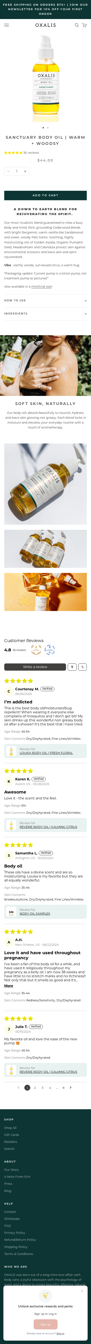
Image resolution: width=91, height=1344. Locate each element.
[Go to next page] (71, 1088)
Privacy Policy (14, 1233)
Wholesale (12, 1219)
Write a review (35, 667)
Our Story (11, 1170)
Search (9, 1149)
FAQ (7, 1226)
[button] (13, 153)
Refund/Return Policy (20, 1240)
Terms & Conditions (18, 1254)
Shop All (10, 1128)
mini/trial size (41, 286)
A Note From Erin (17, 1177)
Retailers (10, 1142)
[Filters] (72, 667)
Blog (7, 1191)
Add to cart (45, 195)
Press (8, 1184)
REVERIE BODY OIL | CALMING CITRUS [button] (48, 827)
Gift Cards (11, 1135)
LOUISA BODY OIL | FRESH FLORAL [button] (46, 753)
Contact (10, 1212)
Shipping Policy (16, 1247)
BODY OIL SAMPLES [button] (35, 914)
